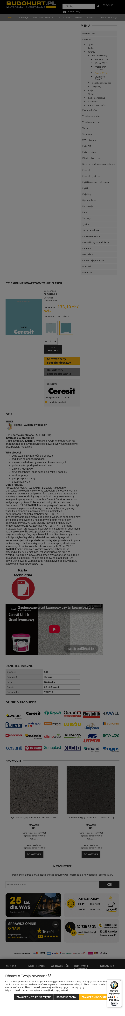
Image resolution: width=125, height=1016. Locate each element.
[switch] (114, 1004)
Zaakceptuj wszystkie (95, 997)
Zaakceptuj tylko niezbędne (33, 997)
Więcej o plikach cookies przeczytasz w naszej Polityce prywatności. (37, 990)
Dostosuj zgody (66, 997)
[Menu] (120, 981)
